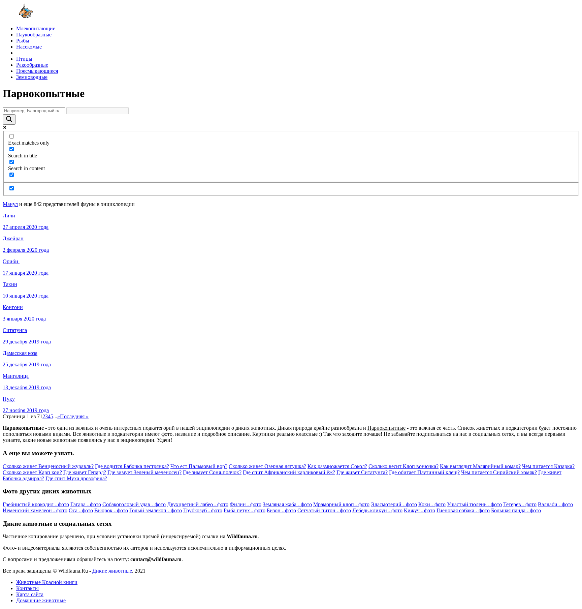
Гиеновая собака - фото (463, 510)
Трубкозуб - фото (202, 510)
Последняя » (74, 416)
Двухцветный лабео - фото (197, 504)
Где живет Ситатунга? (362, 472)
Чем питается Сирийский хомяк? (499, 472)
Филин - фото (245, 504)
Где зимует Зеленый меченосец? (144, 472)
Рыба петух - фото (244, 510)
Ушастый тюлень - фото (474, 504)
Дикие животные (112, 571)
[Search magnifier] (9, 119)
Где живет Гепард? (84, 472)
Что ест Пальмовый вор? (198, 466)
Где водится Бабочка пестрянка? (132, 466)
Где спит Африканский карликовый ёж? (289, 472)
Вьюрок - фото (111, 510)
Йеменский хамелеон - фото (35, 510)
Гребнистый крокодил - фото (36, 504)
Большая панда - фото (516, 510)
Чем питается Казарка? (548, 466)
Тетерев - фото (520, 504)
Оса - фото (81, 510)
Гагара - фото (85, 504)
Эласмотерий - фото (394, 504)
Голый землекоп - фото (155, 510)
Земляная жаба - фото (287, 504)
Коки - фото (432, 504)
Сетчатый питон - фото (324, 510)
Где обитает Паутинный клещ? (424, 472)
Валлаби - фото (555, 504)
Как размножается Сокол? (337, 466)
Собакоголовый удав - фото (134, 504)
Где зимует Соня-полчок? (212, 472)
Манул (10, 204)
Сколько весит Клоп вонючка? (403, 466)
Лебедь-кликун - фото (377, 510)
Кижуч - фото (419, 510)
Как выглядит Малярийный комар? (480, 466)
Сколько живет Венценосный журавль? (48, 466)
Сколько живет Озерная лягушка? (267, 466)
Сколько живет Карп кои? (32, 472)
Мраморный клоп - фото (341, 504)
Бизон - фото (281, 510)
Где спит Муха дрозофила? (76, 478)
